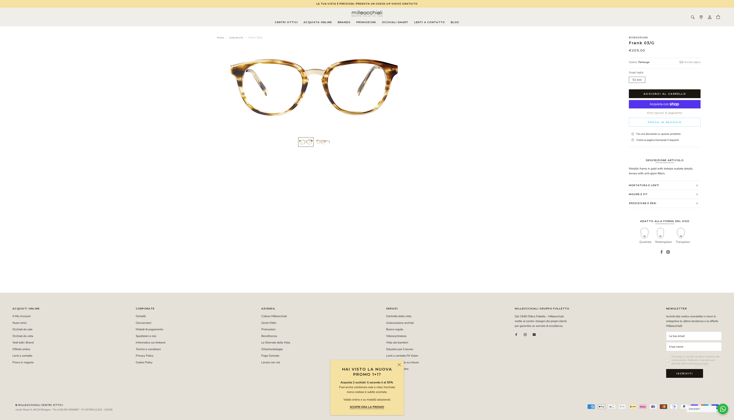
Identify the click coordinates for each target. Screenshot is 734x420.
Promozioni (366, 22)
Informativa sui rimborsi (150, 342)
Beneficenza (269, 336)
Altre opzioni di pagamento (664, 112)
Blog (455, 22)
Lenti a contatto (429, 22)
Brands (344, 22)
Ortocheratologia (272, 349)
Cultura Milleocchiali (274, 316)
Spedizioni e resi (146, 336)
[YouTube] (534, 334)
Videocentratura (396, 336)
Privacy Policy (144, 356)
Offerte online (21, 349)
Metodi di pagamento (149, 329)
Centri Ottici (286, 22)
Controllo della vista (398, 316)
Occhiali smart (395, 22)
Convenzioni (143, 323)
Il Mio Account (21, 316)
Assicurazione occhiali (400, 323)
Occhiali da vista (22, 336)
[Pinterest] (668, 252)
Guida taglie (693, 62)
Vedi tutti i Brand (23, 342)
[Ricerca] (692, 17)
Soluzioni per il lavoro (399, 349)
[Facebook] (661, 252)
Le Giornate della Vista (275, 342)
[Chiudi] (399, 364)
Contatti (141, 316)
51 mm (637, 80)
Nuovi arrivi (19, 323)
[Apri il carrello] (718, 17)
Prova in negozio (665, 122)
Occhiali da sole (22, 329)
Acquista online (318, 22)
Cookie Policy (144, 362)
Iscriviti (684, 373)
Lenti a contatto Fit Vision (402, 356)
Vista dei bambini (397, 342)
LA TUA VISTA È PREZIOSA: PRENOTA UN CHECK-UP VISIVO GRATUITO (367, 3)
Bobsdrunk (638, 37)
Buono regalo (394, 329)
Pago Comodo (270, 356)
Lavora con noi (270, 362)
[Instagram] (525, 334)
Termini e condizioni (148, 349)
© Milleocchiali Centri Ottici (39, 405)
